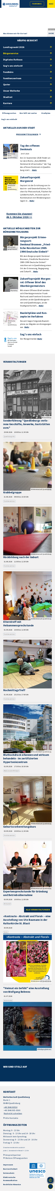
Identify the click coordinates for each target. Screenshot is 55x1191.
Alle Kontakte (11, 1118)
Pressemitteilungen (27, 134)
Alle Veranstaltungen (38, 909)
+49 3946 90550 (10, 1107)
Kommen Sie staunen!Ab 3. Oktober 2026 (19, 215)
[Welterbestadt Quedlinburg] (27, 1105)
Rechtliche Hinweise (12, 1184)
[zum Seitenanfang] (50, 1186)
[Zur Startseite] (10, 4)
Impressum (8, 1165)
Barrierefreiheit (10, 1169)
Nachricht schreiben (13, 1113)
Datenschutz (8, 1173)
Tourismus (36, 4)
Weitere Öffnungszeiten (16, 1158)
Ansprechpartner (13, 1155)
